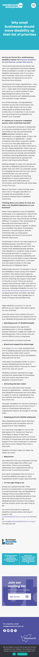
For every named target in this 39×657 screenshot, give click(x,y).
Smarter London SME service (20, 62)
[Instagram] (15, 630)
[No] (37, 651)
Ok (14, 654)
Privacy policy (22, 654)
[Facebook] (4, 630)
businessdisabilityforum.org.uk (14, 517)
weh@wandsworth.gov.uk (13, 626)
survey (14, 348)
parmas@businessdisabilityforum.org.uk (18, 521)
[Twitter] (8, 630)
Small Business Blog (19, 18)
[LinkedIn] (11, 630)
